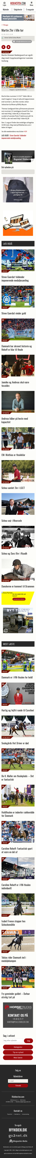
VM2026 (4, 271)
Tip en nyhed (18, 1052)
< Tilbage (5, 25)
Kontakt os (17, 1114)
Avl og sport (6, 737)
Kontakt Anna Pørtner (19, 599)
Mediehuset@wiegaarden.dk (23, 1102)
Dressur (4, 915)
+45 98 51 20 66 (9, 1102)
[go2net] (18, 1135)
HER (25, 131)
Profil (4, 376)
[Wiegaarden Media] (18, 1141)
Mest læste (18, 1057)
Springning (5, 52)
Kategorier (18, 1047)
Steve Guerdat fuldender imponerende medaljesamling (14, 136)
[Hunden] (18, 1129)
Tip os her (9, 1114)
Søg (28, 1041)
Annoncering (25, 1114)
